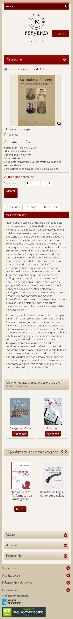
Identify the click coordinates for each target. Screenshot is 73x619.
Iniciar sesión (37, 41)
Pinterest (52, 207)
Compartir (14, 207)
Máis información (16, 214)
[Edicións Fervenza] (36, 25)
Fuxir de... (53, 428)
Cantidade (10, 183)
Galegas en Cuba (20, 428)
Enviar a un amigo (19, 129)
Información (15, 556)
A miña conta (11, 575)
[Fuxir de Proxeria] (53, 411)
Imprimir (13, 135)
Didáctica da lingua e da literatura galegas (53, 493)
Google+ (33, 207)
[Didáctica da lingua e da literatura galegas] (53, 475)
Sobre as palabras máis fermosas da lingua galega (20, 495)
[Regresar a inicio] (5, 69)
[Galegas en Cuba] (20, 411)
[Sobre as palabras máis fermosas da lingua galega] (20, 475)
